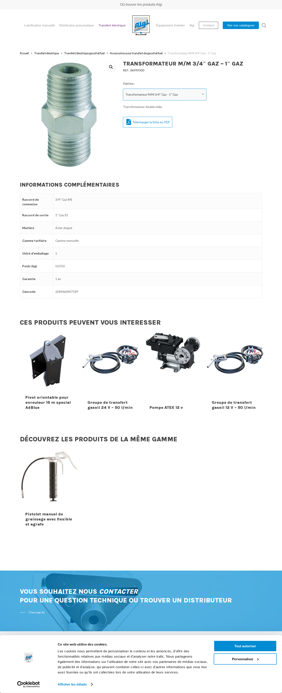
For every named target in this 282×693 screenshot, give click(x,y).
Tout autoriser (245, 646)
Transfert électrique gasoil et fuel (84, 53)
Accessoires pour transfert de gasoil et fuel (136, 53)
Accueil (24, 53)
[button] (111, 67)
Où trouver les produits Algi (141, 4)
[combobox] (165, 94)
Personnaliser (242, 659)
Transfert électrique (46, 53)
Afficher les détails (72, 684)
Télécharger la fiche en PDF (151, 122)
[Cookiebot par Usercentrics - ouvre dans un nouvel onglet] (28, 684)
